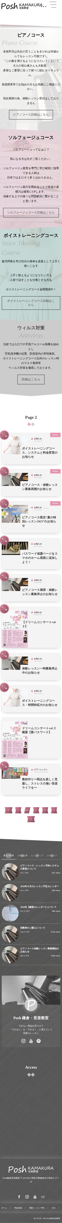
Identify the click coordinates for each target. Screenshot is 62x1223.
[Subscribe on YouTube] (31, 1041)
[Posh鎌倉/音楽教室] (22, 6)
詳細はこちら (31, 379)
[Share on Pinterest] (38, 1041)
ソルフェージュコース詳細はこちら (31, 212)
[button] (53, 4)
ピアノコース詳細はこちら (31, 114)
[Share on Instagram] (23, 1041)
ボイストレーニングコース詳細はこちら (31, 302)
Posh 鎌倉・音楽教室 (31, 1018)
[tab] (9, 856)
